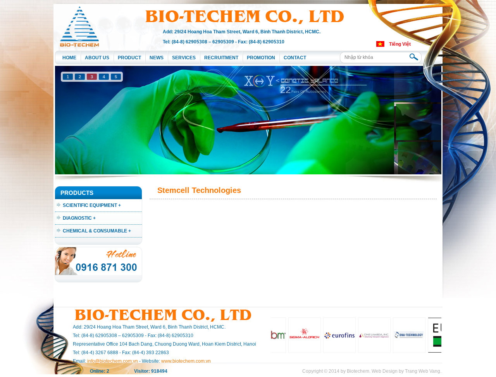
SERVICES (184, 57)
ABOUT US (97, 57)
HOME (69, 57)
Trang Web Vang (422, 371)
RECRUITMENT (221, 57)
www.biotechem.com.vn (186, 361)
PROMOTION (261, 57)
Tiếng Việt (400, 44)
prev (77, 118)
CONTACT (295, 57)
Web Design (385, 371)
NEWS (157, 57)
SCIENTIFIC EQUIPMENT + (92, 205)
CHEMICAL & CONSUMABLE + (97, 231)
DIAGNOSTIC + (79, 218)
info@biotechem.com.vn (112, 361)
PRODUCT (129, 57)
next (420, 118)
